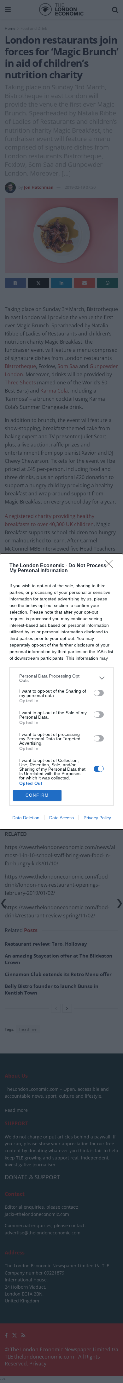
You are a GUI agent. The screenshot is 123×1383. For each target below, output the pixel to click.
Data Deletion (25, 817)
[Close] (111, 566)
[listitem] (61, 678)
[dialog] (61, 692)
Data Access (61, 817)
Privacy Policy (97, 817)
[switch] (99, 693)
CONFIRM (37, 795)
